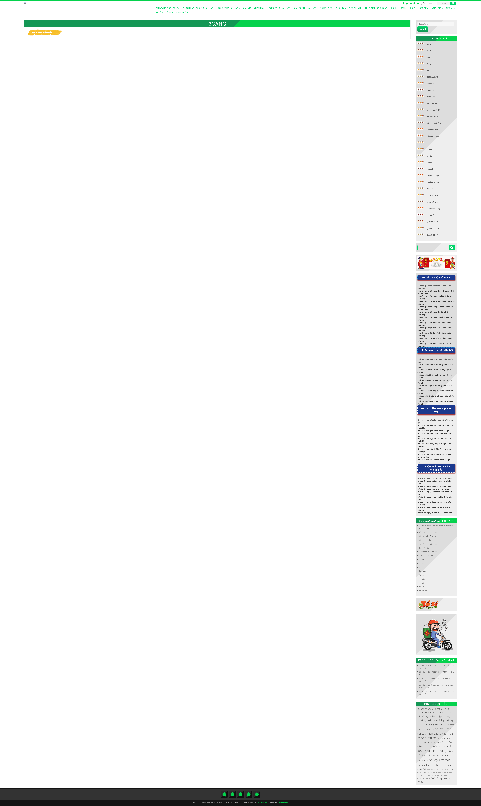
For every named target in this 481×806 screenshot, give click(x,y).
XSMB (394, 8)
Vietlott (436, 8)
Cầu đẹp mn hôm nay (305, 8)
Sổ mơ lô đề (326, 8)
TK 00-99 (431, 189)
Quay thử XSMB (433, 221)
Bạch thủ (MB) (432, 103)
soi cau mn (430, 738)
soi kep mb (440, 770)
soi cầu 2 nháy (441, 742)
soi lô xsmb (439, 775)
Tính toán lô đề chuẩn (348, 8)
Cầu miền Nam (432, 129)
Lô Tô (168, 12)
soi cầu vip (430, 755)
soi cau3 (447, 724)
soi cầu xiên (443, 755)
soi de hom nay (431, 770)
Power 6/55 (431, 90)
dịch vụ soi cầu (434, 712)
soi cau (439, 724)
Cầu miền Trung (433, 136)
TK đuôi (430, 169)
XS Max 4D (431, 83)
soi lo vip (426, 775)
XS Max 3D (431, 96)
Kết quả (424, 8)
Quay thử (181, 12)
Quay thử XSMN (433, 235)
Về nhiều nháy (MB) (434, 123)
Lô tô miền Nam (433, 202)
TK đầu (429, 162)
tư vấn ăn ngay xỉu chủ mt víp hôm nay (434, 478)
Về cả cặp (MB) (432, 116)
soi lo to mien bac (436, 773)
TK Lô (158, 12)
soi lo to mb (426, 773)
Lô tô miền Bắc (432, 195)
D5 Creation (262, 803)
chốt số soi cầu (433, 708)
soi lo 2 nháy (448, 770)
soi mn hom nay (448, 775)
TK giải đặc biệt (433, 175)
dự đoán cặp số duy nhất (437, 720)
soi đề (419, 778)
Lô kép (429, 156)
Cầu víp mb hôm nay (253, 8)
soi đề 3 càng (426, 778)
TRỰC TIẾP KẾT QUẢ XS (376, 8)
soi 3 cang (429, 724)
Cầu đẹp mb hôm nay (227, 8)
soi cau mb (443, 729)
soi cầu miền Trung (433, 751)
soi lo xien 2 (432, 775)
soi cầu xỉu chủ (439, 765)
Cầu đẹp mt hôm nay (279, 8)
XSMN (403, 8)
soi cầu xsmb (439, 760)
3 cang (420, 708)
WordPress (283, 803)
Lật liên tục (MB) (433, 110)
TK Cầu (449, 8)
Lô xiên (429, 149)
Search (423, 29)
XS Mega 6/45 (432, 77)
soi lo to (419, 773)
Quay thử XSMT (433, 228)
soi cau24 (430, 729)
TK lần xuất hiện (433, 182)
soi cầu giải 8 (437, 746)
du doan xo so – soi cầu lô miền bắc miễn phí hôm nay (184, 8)
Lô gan (429, 142)
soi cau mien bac (427, 733)
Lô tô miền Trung (433, 208)
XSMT (413, 8)
